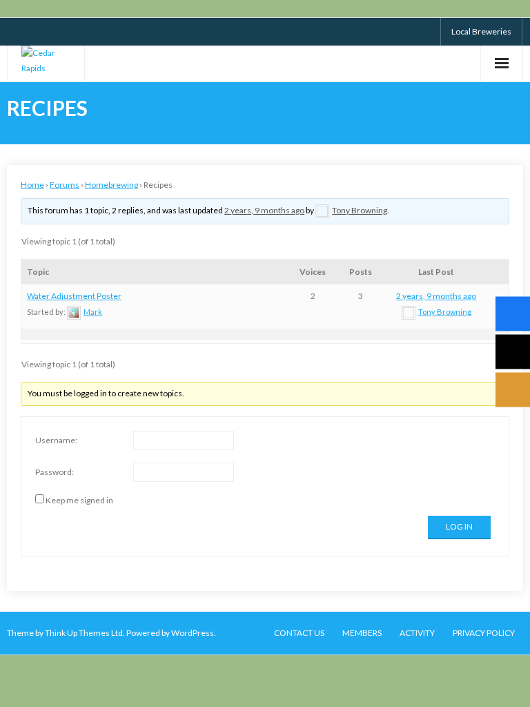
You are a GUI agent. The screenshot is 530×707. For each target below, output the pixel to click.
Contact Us (299, 633)
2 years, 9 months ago (264, 210)
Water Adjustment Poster (74, 296)
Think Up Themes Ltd (84, 633)
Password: (54, 472)
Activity (417, 633)
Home (32, 185)
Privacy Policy (484, 633)
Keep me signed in (79, 500)
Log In (459, 526)
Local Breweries (481, 31)
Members (362, 633)
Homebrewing (111, 185)
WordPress (192, 633)
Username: (56, 440)
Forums (64, 185)
